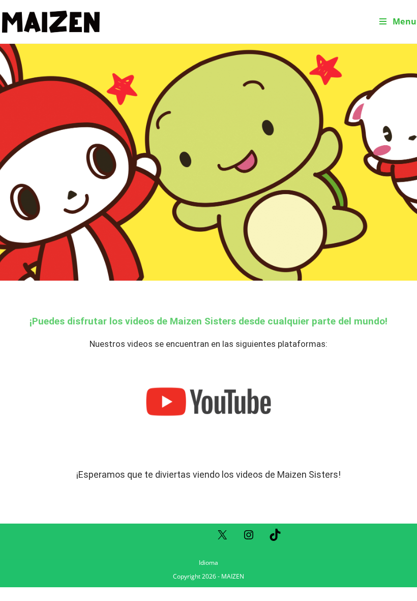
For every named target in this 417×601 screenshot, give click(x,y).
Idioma (208, 562)
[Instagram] (249, 538)
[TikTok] (275, 538)
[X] (222, 538)
